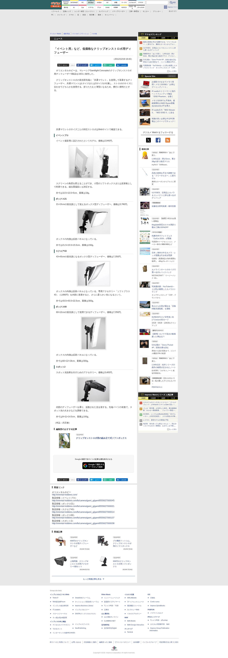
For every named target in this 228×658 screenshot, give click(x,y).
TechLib (130, 632)
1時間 (143, 38)
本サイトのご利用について (59, 642)
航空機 (91, 15)
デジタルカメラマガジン (61, 625)
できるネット (57, 629)
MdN (126, 618)
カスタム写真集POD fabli (159, 624)
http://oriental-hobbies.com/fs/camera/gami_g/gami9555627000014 (83, 512)
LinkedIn (123, 65)
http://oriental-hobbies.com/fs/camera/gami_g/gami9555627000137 (83, 518)
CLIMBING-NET (109, 621)
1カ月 (173, 38)
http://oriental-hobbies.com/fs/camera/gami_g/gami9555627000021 (83, 506)
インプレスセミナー (82, 610)
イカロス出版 (129, 594)
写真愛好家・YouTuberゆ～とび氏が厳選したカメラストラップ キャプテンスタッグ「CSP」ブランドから (160, 68)
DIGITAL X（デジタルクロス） (86, 614)
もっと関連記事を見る (92, 579)
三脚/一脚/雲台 (134, 11)
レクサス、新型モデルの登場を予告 (155, 420)
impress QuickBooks (157, 606)
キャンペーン (109, 15)
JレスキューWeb (133, 610)
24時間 (153, 38)
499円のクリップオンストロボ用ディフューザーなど (79, 543)
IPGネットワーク (154, 617)
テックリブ (128, 629)
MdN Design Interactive (135, 625)
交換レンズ (67, 11)
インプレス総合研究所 (60, 606)
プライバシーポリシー (122, 642)
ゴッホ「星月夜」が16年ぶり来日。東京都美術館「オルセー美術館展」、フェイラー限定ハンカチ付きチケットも (160, 410)
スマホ (71, 15)
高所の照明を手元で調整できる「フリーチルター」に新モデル (164, 175)
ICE (149, 594)
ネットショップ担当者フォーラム (87, 602)
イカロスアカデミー (134, 614)
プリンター (157, 11)
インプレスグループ (149, 642)
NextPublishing (80, 628)
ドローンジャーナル (60, 614)
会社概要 (136, 642)
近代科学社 (105, 625)
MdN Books (131, 621)
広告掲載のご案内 (90, 642)
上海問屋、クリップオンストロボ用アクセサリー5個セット (79, 564)
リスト (72, 65)
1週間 (163, 38)
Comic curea (154, 602)
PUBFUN (151, 610)
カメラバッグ (103, 11)
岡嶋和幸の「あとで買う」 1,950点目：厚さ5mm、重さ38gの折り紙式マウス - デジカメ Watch (159, 56)
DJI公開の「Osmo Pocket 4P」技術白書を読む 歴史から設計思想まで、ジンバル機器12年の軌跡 (160, 62)
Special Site (150, 76)
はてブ (97, 65)
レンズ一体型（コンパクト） (85, 11)
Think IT (55, 598)
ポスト (65, 65)
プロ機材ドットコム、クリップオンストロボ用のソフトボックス (122, 543)
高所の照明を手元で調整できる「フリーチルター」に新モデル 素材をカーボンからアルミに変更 (159, 44)
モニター (146, 11)
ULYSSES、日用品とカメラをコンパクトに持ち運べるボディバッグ (164, 195)
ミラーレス (55, 11)
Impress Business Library (84, 606)
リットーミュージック (112, 598)
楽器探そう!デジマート (112, 602)
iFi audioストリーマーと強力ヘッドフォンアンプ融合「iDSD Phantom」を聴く (163, 93)
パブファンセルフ (156, 613)
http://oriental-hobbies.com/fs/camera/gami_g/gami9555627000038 (83, 523)
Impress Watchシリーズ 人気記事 (159, 395)
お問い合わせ (76, 642)
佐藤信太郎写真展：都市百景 (164, 206)
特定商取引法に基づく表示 (168, 642)
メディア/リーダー (118, 11)
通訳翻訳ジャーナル (134, 606)
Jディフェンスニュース (135, 602)
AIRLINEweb (131, 598)
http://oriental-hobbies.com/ (64, 495)
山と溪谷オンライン (111, 617)
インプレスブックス (82, 624)
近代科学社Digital (110, 628)
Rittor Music (106, 594)
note (110, 65)
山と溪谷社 (105, 614)
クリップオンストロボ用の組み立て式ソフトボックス (101, 438)
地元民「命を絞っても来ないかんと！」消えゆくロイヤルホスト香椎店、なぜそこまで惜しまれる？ (159, 426)
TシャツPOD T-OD (111, 606)
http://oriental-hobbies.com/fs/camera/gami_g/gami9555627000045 (83, 500)
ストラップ (61, 15)
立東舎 (106, 610)
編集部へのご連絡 (105, 642)
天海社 (152, 598)
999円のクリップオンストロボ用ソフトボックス (122, 564)
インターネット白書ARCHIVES (64, 633)
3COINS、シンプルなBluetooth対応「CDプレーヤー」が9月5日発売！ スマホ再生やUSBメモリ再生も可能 (160, 416)
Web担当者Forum (59, 602)
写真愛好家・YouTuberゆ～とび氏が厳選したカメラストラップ (164, 289)
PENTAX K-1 (157, 387)
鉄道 (84, 15)
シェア (84, 65)
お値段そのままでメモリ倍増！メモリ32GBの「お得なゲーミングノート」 (163, 84)
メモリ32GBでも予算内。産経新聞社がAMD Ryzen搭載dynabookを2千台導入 (163, 103)
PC (52, 15)
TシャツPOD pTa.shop (159, 620)
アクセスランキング (153, 34)
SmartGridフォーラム (82, 598)
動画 (99, 15)
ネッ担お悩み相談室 (60, 618)
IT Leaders (56, 610)
